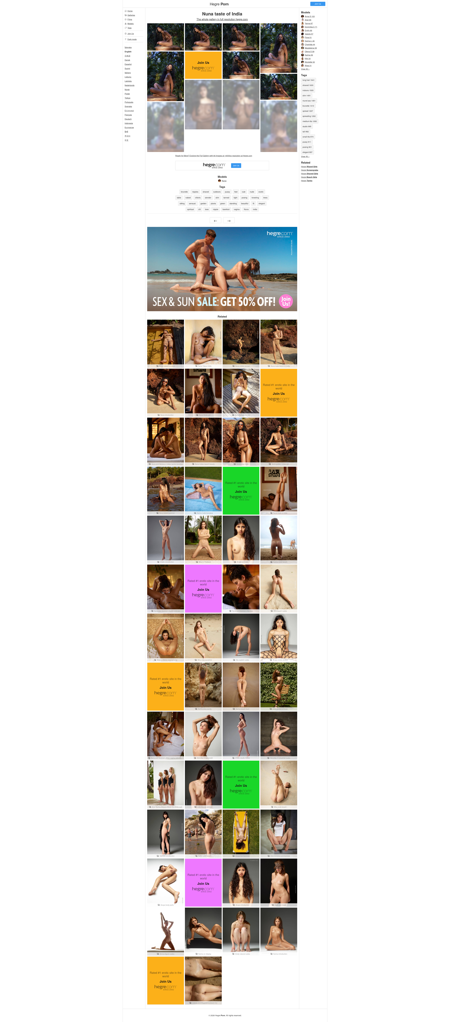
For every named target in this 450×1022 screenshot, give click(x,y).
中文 (126, 140)
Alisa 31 (308, 65)
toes (207, 209)
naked (188, 197)
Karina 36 (309, 55)
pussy (227, 191)
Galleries (131, 15)
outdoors (217, 191)
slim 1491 (307, 95)
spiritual (190, 209)
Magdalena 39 (311, 48)
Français (128, 114)
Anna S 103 (310, 16)
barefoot (226, 209)
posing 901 (307, 147)
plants (213, 203)
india (255, 209)
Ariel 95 (308, 19)
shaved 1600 (308, 85)
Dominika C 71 (311, 27)
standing (233, 203)
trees (265, 197)
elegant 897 (307, 152)
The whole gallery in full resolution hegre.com (222, 19)
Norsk (127, 89)
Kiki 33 (308, 58)
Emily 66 (308, 30)
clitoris (198, 197)
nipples (195, 191)
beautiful (244, 203)
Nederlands (129, 85)
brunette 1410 (308, 105)
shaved (206, 191)
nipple (215, 209)
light (235, 197)
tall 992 (306, 131)
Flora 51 (308, 37)
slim (217, 197)
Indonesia (129, 123)
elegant (262, 203)
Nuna (224, 180)
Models (131, 23)
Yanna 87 (309, 23)
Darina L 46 (310, 41)
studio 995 (307, 126)
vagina (237, 209)
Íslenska (128, 47)
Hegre (219, 3)
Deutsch (128, 119)
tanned (226, 197)
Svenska (128, 106)
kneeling (255, 197)
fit (253, 203)
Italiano (128, 72)
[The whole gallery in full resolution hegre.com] (203, 104)
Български (129, 127)
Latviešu (128, 81)
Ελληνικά (129, 110)
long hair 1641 (309, 80)
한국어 (127, 136)
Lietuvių (128, 77)
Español (128, 64)
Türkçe (127, 98)
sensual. (192, 203)
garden (203, 203)
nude (252, 191)
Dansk (127, 60)
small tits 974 (308, 136)
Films (130, 19)
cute (243, 191)
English (128, 51)
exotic (261, 191)
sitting (182, 203)
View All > (305, 69)
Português (129, 102)
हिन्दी (126, 131)
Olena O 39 (309, 51)
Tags (129, 27)
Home (130, 11)
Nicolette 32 (310, 62)
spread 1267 (308, 111)
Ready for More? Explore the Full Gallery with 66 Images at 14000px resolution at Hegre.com (213, 155)
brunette (184, 191)
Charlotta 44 (310, 44)
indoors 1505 (308, 90)
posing (244, 197)
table (179, 197)
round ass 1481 (309, 100)
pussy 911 (307, 141)
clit (199, 209)
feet (235, 191)
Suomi (127, 68)
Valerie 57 (309, 34)
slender (208, 197)
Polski (127, 93)
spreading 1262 (309, 116)
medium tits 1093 (310, 121)
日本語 (127, 55)
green (222, 203)
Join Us (318, 3)
